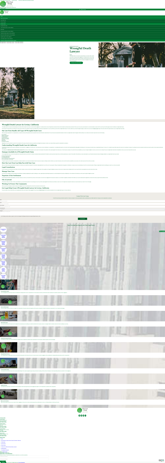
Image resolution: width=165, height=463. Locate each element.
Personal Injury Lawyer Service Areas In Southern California (11, 440)
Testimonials (3, 442)
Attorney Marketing (21, 462)
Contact (31, 190)
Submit (3, 461)
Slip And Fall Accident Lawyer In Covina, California (3, 243)
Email (0, 202)
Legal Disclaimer (3, 448)
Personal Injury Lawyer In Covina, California (7, 31)
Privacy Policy (3, 445)
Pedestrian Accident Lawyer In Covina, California (8, 33)
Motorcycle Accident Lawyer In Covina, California (3, 263)
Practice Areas (14, 0)
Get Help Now (82, 218)
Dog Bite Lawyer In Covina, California (6, 36)
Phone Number (2, 205)
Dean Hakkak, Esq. (3, 20)
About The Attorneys (6, 0)
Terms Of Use (3, 443)
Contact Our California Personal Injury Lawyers (26, 0)
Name (1, 199)
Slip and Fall (2, 29)
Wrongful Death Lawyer (4, 25)
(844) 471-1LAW (3, 8)
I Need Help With (2, 208)
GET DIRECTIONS (3, 421)
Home (1, 0)
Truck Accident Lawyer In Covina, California (7, 27)
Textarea (1, 210)
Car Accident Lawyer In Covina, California (7, 38)
